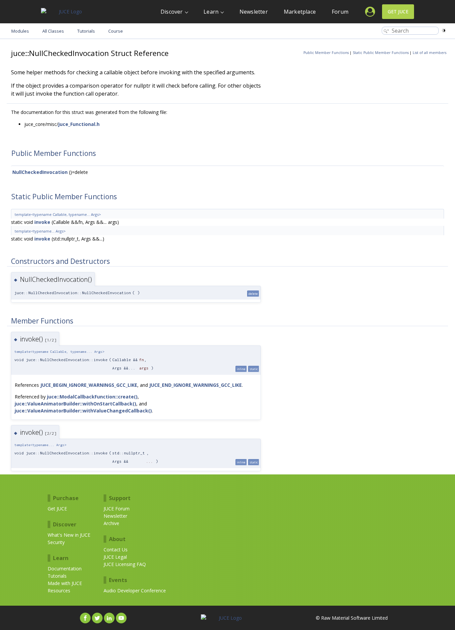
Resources (59, 590)
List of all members (429, 52)
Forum (340, 11)
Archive (111, 523)
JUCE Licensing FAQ (125, 564)
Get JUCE (398, 11)
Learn (211, 11)
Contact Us (116, 549)
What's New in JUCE (69, 535)
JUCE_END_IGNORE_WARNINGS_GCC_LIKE (195, 385)
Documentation (65, 568)
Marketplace (300, 11)
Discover (172, 11)
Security (56, 542)
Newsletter (253, 11)
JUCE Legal (115, 557)
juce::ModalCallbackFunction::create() (92, 396)
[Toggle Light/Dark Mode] (444, 30)
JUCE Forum (117, 508)
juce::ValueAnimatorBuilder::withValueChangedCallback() (83, 410)
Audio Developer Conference (135, 590)
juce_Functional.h (79, 124)
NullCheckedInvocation (40, 172)
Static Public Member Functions (381, 52)
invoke (42, 222)
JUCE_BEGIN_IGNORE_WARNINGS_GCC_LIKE (88, 385)
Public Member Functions (326, 52)
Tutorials (57, 576)
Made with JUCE (65, 583)
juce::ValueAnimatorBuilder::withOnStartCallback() (75, 403)
